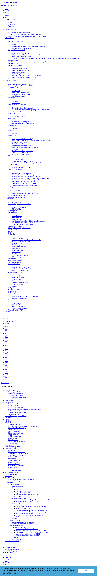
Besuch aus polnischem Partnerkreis (23, 522)
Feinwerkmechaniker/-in (19, 142)
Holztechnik (12, 125)
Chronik (10, 231)
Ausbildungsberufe (10, 80)
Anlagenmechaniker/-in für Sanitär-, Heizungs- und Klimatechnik (31, 140)
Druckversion (5, 383)
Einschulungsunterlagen (19, 246)
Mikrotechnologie (13, 156)
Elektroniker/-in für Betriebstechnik (22, 108)
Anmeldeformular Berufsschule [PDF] (19, 84)
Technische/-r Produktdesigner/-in (22, 152)
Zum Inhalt (14, 2)
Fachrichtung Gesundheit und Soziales (23, 70)
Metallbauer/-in (16, 149)
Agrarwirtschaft (13, 87)
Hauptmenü (8, 320)
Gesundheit (11, 118)
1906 (6, 332)
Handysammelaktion (18, 486)
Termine (7, 14)
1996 (6, 373)
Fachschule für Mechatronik (16, 197)
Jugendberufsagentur (14, 262)
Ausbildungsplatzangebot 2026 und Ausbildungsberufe (28, 221)
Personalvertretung (17, 281)
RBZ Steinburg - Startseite (9, 5)
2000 (6, 374)
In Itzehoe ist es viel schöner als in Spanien (28, 513)
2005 (6, 378)
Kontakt (7, 10)
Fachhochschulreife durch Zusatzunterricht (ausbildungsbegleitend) (28, 62)
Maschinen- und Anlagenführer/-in (22, 161)
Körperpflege (12, 130)
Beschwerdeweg (17, 243)
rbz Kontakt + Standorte (12, 549)
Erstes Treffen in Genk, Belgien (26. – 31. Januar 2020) (32, 500)
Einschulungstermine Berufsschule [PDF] (20, 86)
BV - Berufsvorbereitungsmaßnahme (19, 32)
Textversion (11, 26)
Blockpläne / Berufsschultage (21, 241)
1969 (6, 355)
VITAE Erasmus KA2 (19, 527)
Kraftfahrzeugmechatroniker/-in (21, 145)
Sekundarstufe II (17, 217)
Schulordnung (16, 252)
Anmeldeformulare (17, 238)
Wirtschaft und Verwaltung (16, 169)
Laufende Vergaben (18, 395)
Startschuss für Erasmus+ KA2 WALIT (28, 501)
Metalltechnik (12, 135)
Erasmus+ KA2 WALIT (19, 498)
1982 (6, 364)
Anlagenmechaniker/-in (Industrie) (22, 139)
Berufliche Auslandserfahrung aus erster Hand (29, 515)
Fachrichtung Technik (18, 72)
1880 (6, 326)
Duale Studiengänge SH (19, 219)
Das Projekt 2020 (21, 489)
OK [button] (86, 571)
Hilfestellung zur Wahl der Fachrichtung (24, 77)
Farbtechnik (11, 113)
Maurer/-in (15, 101)
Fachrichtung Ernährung (19, 68)
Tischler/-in (15, 128)
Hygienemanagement (18, 250)
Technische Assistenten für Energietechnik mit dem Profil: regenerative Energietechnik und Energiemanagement (45, 58)
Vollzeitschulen (9, 38)
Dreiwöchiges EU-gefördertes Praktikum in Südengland (32, 506)
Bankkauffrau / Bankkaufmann (21, 173)
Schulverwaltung (17, 279)
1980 (6, 362)
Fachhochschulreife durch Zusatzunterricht (25, 193)
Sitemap (7, 15)
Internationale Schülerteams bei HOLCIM (28, 534)
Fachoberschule (13, 60)
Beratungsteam (12, 211)
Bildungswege (12, 229)
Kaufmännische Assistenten (20, 53)
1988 (6, 366)
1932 (6, 337)
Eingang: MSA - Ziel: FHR (16, 50)
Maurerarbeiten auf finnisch (24, 508)
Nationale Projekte (17, 303)
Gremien (14, 286)
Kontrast (10, 22)
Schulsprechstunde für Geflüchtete (22, 224)
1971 (6, 357)
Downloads (11, 234)
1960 (6, 354)
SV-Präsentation (17, 253)
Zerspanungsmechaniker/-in (20, 154)
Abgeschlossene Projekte (19, 308)
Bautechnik (11, 98)
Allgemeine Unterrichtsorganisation (22, 92)
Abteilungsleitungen (18, 277)
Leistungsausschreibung (19, 207)
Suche (6, 17)
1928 (6, 335)
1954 (6, 352)
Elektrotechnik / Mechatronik (17, 104)
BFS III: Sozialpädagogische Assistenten (24, 48)
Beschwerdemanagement (15, 226)
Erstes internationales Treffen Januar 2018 (28, 536)
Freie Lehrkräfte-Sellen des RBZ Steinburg (25, 296)
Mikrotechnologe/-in (18, 159)
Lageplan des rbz (17, 248)
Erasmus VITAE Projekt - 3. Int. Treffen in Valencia (31, 530)
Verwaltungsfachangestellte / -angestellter (24, 185)
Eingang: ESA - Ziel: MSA (16, 41)
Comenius (15, 537)
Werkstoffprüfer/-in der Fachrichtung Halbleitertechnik (28, 163)
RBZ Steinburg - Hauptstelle (20, 267)
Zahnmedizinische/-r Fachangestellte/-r (23, 123)
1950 (6, 349)
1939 (6, 342)
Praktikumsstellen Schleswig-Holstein (23, 223)
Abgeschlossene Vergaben (20, 397)
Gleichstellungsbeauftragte (20, 282)
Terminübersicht (9, 552)
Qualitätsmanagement (14, 289)
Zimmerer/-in (16, 103)
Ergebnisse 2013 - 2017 (23, 493)
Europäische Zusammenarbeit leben (22, 524)
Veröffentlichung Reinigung (20, 255)
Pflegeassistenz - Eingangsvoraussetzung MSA (26, 55)
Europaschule (16, 503)
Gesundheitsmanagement (15, 260)
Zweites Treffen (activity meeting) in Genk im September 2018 (34, 532)
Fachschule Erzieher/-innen (16, 195)
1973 (6, 361)
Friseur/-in (15, 133)
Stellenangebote (13, 293)
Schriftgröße (12, 24)
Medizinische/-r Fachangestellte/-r (22, 122)
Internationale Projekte (19, 305)
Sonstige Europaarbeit (18, 306)
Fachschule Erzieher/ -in (15, 79)
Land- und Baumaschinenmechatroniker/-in (25, 147)
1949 (6, 347)
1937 (6, 338)
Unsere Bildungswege (11, 551)
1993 (6, 371)
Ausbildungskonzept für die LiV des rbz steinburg (27, 240)
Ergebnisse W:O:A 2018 (23, 491)
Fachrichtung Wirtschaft (19, 74)
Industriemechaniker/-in (19, 144)
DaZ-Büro (11, 233)
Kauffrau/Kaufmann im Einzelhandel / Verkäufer (26, 176)
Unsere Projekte (13, 300)
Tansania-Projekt (17, 517)
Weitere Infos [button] (11, 573)
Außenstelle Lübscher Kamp (20, 270)
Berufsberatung (13, 212)
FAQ (6, 12)
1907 (6, 333)
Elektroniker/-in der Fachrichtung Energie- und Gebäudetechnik (31, 110)
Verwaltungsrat (16, 470)
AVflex (14, 44)
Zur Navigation (5, 2)
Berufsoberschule (13, 63)
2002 (6, 376)
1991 (6, 369)
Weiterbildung (9, 187)
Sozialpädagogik (13, 164)
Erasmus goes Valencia (23, 505)
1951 (6, 350)
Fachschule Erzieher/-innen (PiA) (22, 168)
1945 (6, 343)
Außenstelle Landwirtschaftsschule (22, 269)
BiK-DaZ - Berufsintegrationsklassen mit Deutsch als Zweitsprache (28, 36)
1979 (6, 359)
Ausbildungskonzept (14, 202)
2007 (6, 379)
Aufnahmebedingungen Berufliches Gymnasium (26, 75)
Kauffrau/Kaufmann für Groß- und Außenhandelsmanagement (30, 178)
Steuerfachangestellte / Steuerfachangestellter (25, 183)
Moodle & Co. (9, 557)
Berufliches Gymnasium (15, 65)
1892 (6, 328)
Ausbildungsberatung (18, 96)
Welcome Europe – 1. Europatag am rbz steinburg (31, 512)
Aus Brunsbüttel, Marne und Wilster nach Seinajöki (31, 510)
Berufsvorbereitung (10, 29)
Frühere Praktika (17, 539)
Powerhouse (16, 488)
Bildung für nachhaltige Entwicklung (19, 228)
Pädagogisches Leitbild (15, 288)
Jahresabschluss (17, 209)
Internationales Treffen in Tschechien (27, 529)
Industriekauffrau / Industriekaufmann (23, 181)
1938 (6, 340)
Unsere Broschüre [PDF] (15, 310)
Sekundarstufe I (17, 216)
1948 (6, 345)
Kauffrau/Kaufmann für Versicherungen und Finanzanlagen (30, 180)
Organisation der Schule (15, 272)
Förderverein (12, 258)
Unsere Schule (9, 199)
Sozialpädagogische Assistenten (21, 56)
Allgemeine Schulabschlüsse (16, 190)
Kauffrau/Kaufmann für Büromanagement (24, 175)
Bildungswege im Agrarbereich (21, 94)
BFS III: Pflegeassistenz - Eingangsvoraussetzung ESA (28, 46)
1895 (6, 330)
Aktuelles (7, 312)
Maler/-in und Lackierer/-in (20, 116)
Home (6, 9)
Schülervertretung (17, 284)
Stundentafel (16, 91)
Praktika (14, 518)
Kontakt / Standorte (14, 264)
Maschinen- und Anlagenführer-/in (22, 151)
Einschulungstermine (18, 245)
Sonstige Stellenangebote (19, 298)
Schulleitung (16, 276)
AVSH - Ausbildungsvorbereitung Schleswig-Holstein (24, 34)
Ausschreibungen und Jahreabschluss (19, 204)
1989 (6, 367)
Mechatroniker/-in (17, 111)
